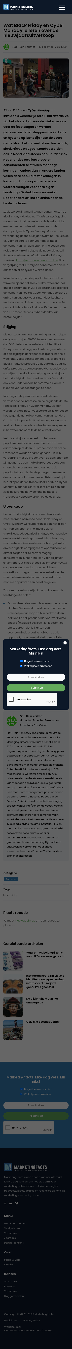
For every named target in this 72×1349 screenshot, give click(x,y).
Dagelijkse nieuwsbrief (38, 661)
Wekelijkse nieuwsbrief (38, 666)
